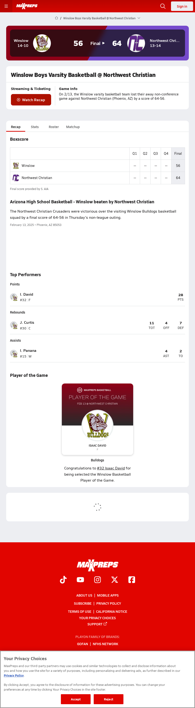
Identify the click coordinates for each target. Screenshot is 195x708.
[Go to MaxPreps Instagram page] (97, 580)
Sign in (182, 6)
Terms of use (79, 611)
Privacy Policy (108, 603)
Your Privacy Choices (97, 617)
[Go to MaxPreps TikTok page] (63, 580)
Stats (35, 126)
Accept (76, 699)
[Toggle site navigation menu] (6, 6)
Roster (54, 126)
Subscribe (83, 603)
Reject (108, 699)
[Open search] (163, 6)
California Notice (111, 611)
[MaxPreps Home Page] (56, 18)
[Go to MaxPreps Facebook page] (132, 580)
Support (95, 624)
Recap (15, 126)
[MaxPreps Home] (27, 6)
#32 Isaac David (111, 467)
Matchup (73, 126)
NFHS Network (105, 643)
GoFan (82, 643)
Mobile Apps (108, 595)
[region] (97, 679)
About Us (84, 595)
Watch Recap (33, 99)
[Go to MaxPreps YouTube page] (80, 580)
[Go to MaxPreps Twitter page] (114, 580)
